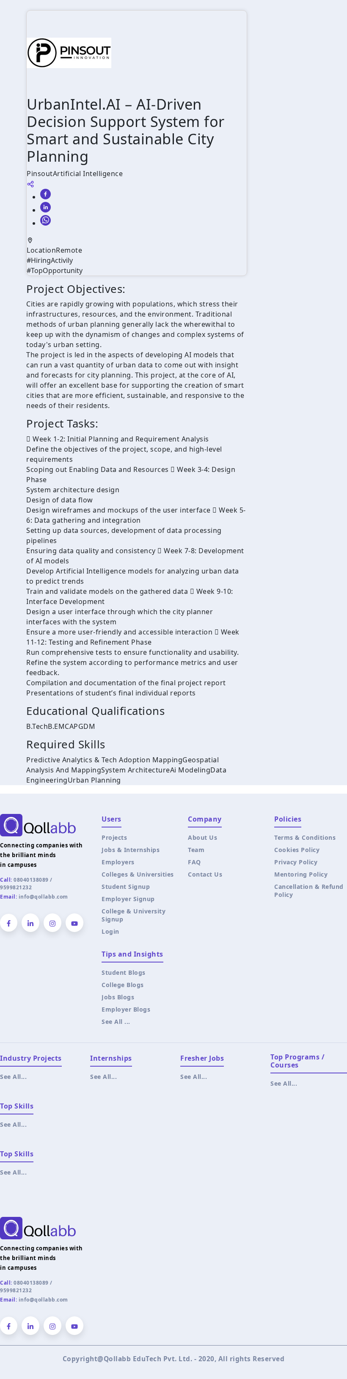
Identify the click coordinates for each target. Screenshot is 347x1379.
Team (196, 850)
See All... (13, 1077)
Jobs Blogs (118, 997)
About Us (202, 837)
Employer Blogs (126, 1009)
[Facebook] (8, 923)
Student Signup (126, 887)
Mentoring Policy (301, 874)
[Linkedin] (30, 922)
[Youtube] (74, 922)
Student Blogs (124, 972)
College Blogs (123, 985)
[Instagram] (52, 922)
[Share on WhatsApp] (45, 220)
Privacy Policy (295, 862)
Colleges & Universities (138, 874)
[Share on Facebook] (45, 194)
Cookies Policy (296, 850)
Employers (118, 862)
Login (110, 931)
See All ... (116, 1022)
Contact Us (205, 874)
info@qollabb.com (43, 896)
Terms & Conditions (305, 837)
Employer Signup (128, 899)
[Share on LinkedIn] (45, 207)
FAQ (194, 862)
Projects (114, 837)
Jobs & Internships (131, 850)
